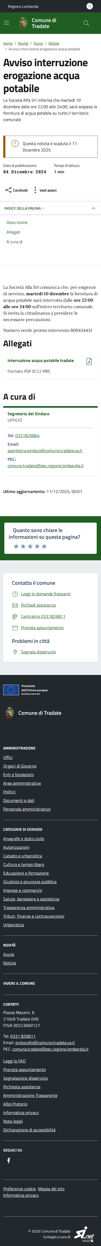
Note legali (13, 1121)
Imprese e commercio (22, 890)
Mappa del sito (51, 1188)
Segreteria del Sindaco (29, 413)
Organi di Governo (19, 766)
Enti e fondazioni (18, 774)
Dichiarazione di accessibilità (29, 1130)
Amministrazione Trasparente (30, 1095)
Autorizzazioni (16, 847)
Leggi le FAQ (14, 1061)
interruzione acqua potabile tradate (41, 360)
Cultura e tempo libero (23, 864)
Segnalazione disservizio (25, 1078)
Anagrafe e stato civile (23, 838)
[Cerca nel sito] (86, 23)
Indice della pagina (22, 208)
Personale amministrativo (26, 809)
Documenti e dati (18, 800)
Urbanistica (13, 924)
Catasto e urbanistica (22, 856)
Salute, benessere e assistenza (31, 899)
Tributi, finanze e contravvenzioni (33, 916)
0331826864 (27, 435)
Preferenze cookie (19, 1188)
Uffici (8, 757)
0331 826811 (23, 1036)
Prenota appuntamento (24, 1069)
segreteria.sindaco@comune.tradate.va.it (45, 450)
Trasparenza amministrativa (28, 907)
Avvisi (8, 954)
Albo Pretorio (15, 1104)
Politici (9, 792)
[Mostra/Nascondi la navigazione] (6, 22)
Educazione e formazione (26, 873)
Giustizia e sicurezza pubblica (30, 881)
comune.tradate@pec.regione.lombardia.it (46, 465)
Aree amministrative (22, 783)
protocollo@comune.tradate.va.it (45, 1042)
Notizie (9, 963)
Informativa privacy (21, 1112)
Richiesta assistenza (21, 1086)
